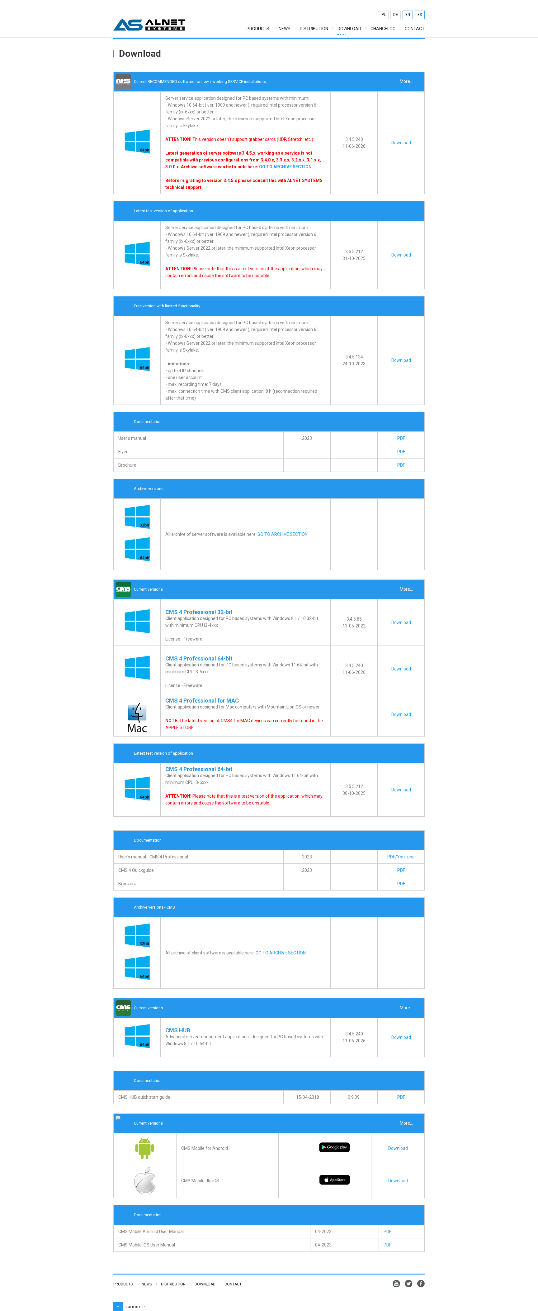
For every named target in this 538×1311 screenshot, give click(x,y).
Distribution (314, 28)
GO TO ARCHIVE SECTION (285, 166)
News (284, 28)
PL (384, 14)
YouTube (406, 856)
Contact (415, 28)
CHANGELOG (382, 28)
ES (420, 14)
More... (406, 81)
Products (123, 1284)
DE (395, 14)
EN (407, 14)
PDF (401, 438)
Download (349, 28)
